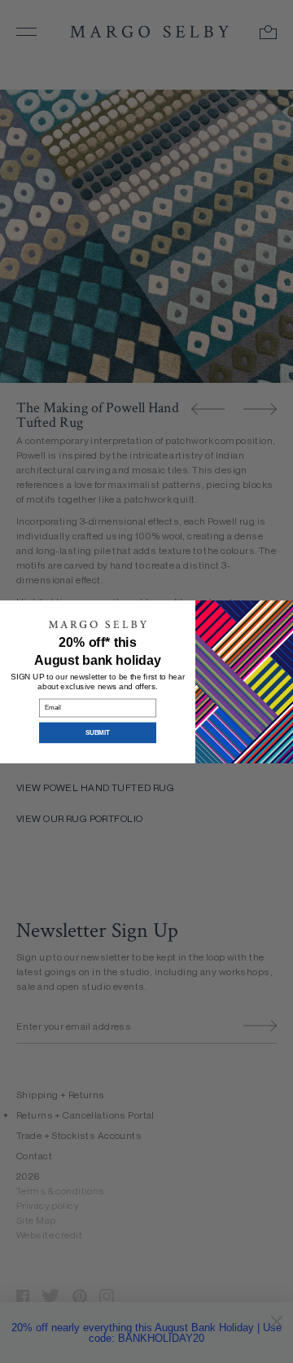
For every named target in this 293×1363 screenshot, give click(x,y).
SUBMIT (97, 732)
